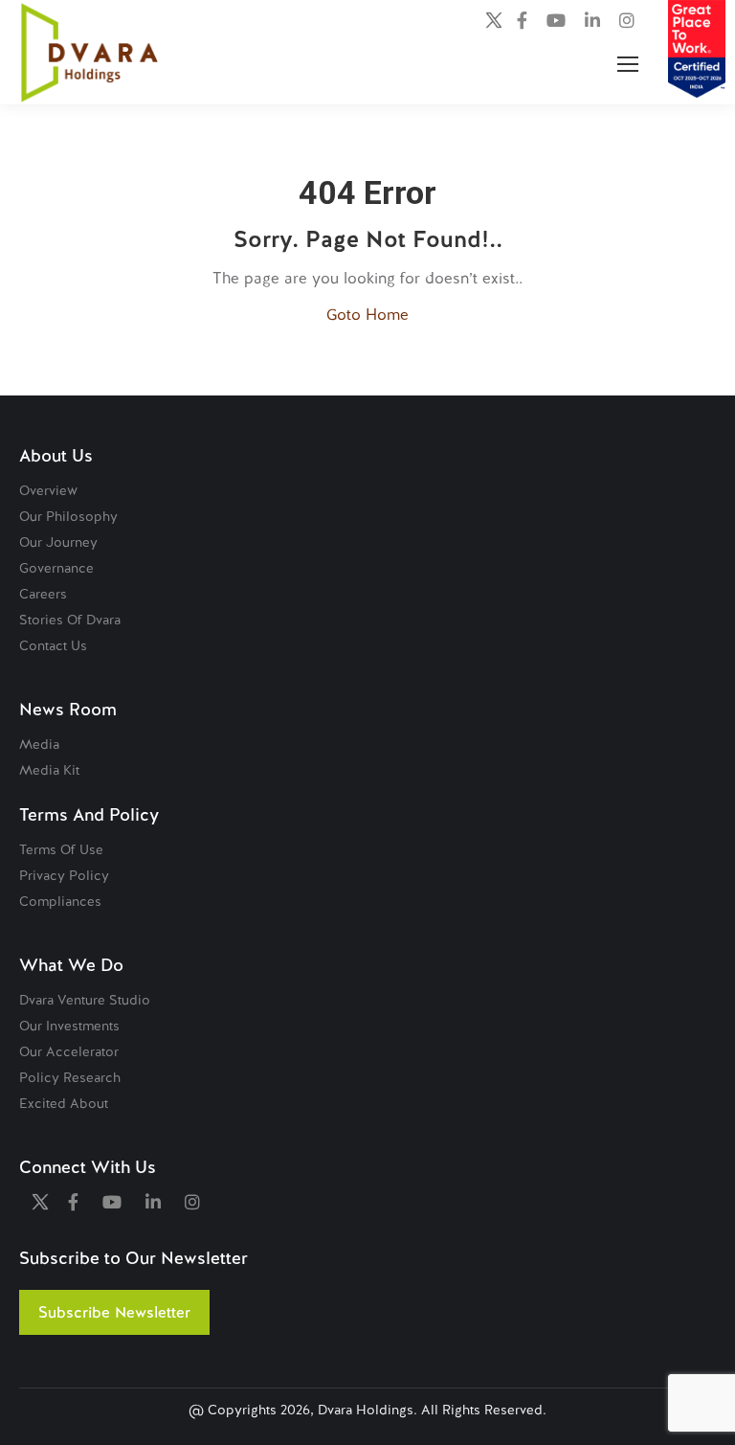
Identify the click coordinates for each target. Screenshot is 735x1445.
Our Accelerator (69, 1051)
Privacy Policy (64, 875)
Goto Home (367, 315)
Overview (48, 490)
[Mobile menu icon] (628, 64)
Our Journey (58, 542)
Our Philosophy (68, 516)
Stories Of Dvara (70, 619)
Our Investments (69, 1025)
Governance (56, 567)
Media (39, 744)
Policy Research (70, 1077)
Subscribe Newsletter (114, 1312)
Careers (43, 593)
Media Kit (49, 770)
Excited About (63, 1103)
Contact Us (53, 645)
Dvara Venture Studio (84, 999)
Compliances (60, 901)
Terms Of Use (61, 849)
